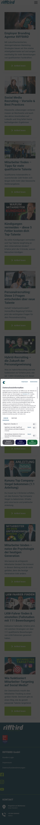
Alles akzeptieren (32, 442)
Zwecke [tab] (5, 418)
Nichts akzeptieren (20, 442)
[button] (34, 424)
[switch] (34, 424)
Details (29, 427)
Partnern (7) (26, 394)
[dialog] (20, 412)
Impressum (24, 382)
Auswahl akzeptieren (8, 442)
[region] (20, 412)
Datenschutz (33, 382)
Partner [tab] (14, 418)
